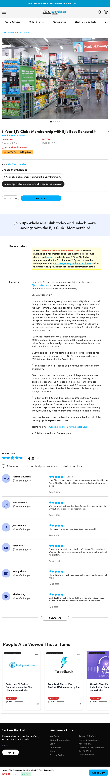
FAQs (52, 751)
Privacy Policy (57, 755)
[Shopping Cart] (105, 12)
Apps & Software (12, 21)
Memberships (59, 21)
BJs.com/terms (39, 285)
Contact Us (55, 747)
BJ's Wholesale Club (17, 163)
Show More (55, 617)
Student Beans (86, 754)
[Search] (100, 12)
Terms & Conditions (89, 739)
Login (52, 743)
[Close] (104, 3)
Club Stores (24, 32)
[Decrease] (5, 198)
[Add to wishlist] (108, 130)
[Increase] (16, 198)
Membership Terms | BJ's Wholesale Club (66, 426)
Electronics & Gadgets (85, 21)
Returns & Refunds (88, 736)
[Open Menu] (4, 12)
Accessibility (85, 743)
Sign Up (10, 752)
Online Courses (36, 21)
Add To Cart (41, 198)
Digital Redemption (60, 739)
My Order (55, 736)
